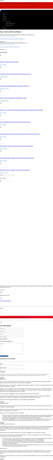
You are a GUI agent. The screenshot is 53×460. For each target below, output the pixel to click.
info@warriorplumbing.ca (5, 300)
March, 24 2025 (3, 148)
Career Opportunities (10, 23)
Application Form (9, 25)
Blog (4, 26)
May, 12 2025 (3, 136)
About (4, 14)
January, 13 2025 (3, 172)
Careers (4, 20)
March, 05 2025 (3, 160)
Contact (4, 28)
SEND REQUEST (4, 356)
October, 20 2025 (4, 76)
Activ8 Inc (27, 317)
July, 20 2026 (3, 64)
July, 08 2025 (3, 124)
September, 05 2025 (4, 100)
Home (4, 13)
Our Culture (8, 21)
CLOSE (2, 377)
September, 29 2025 (4, 88)
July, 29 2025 (3, 112)
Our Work (5, 18)
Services (5, 16)
